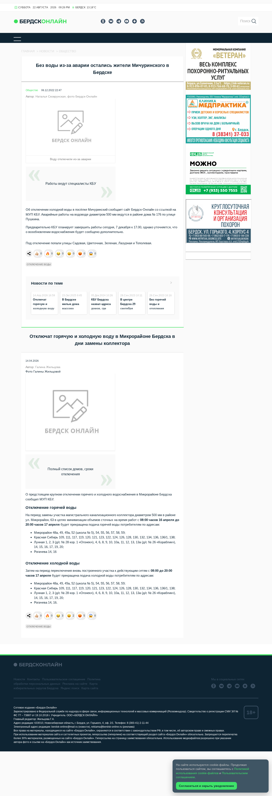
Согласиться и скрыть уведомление (206, 786)
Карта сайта (89, 688)
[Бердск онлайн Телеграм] (118, 21)
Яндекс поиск (70, 688)
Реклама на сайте (74, 683)
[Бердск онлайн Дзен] (134, 21)
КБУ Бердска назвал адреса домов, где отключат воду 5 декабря (102, 308)
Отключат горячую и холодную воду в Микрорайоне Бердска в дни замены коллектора (43, 313)
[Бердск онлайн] (40, 21)
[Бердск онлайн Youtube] (126, 21)
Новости (19, 679)
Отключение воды (39, 264)
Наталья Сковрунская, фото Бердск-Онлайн (66, 96)
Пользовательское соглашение (63, 679)
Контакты (33, 679)
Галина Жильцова (47, 367)
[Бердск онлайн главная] (38, 665)
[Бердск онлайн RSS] (142, 21)
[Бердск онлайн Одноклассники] (103, 21)
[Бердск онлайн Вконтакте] (111, 21)
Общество (32, 90)
